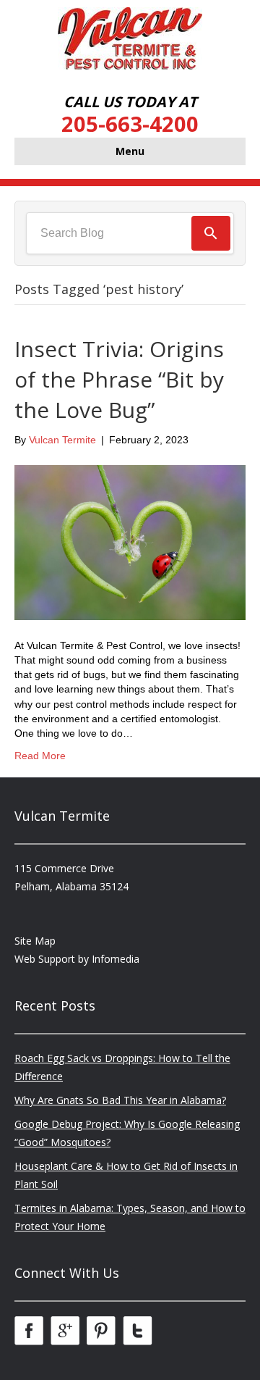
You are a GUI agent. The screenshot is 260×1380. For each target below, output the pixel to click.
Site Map (35, 941)
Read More (40, 755)
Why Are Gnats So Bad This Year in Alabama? (120, 1100)
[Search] (210, 233)
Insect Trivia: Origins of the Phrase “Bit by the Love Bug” (119, 379)
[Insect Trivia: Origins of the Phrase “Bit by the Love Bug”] (130, 542)
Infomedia (115, 959)
